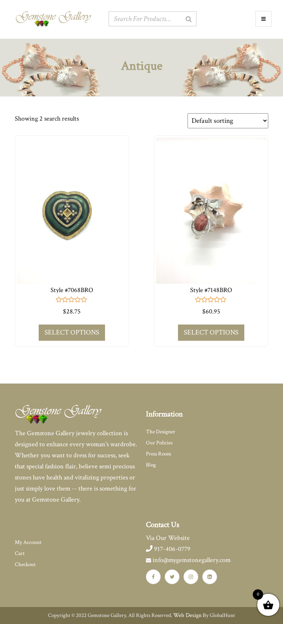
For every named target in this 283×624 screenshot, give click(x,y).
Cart (20, 553)
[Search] (188, 19)
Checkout (25, 564)
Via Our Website (168, 538)
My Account (28, 542)
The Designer (160, 431)
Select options (72, 332)
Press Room (158, 453)
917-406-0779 (172, 549)
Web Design (187, 615)
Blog (151, 464)
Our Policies (159, 442)
